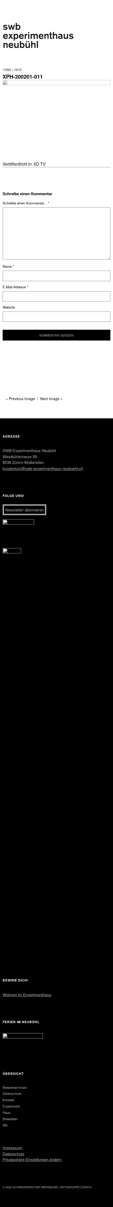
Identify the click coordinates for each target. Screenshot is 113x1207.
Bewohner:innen (15, 1087)
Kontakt (8, 1099)
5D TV (40, 164)
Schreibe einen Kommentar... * (26, 202)
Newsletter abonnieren (24, 510)
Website (9, 307)
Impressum (12, 1147)
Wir (5, 1125)
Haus (7, 1112)
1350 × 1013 (12, 69)
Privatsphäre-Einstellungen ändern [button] (32, 1159)
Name (8, 266)
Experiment (11, 1106)
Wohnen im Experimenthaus (27, 994)
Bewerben (10, 1118)
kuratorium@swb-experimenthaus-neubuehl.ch (43, 468)
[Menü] (9, 6)
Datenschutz (12, 1093)
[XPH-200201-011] (56, 83)
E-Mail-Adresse (15, 286)
